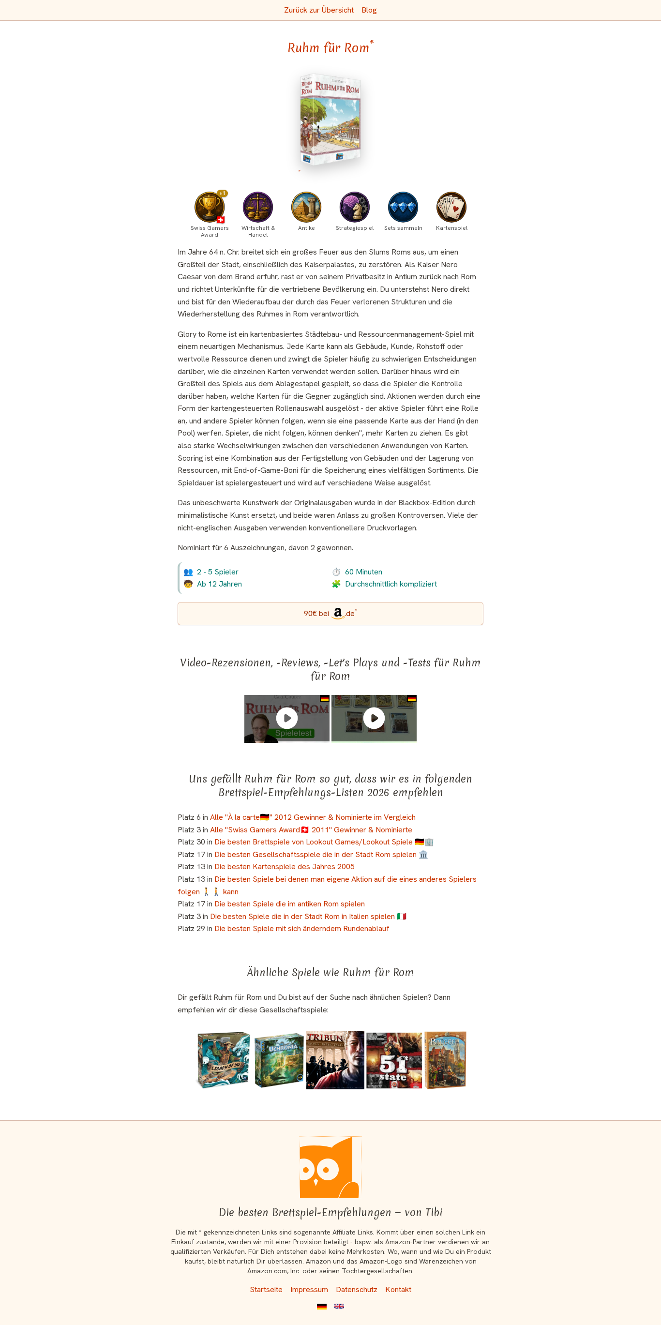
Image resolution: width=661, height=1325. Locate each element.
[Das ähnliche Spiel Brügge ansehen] (445, 1060)
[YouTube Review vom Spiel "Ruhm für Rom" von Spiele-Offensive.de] (374, 718)
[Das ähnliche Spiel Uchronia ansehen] (279, 1060)
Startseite (266, 1289)
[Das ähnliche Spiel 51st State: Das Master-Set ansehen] (394, 1060)
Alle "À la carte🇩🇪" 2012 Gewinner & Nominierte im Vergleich (313, 817)
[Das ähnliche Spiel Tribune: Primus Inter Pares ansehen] (335, 1060)
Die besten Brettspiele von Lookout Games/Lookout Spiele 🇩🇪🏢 (324, 842)
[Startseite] (330, 1167)
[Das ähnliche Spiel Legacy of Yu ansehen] (223, 1060)
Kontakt (398, 1289)
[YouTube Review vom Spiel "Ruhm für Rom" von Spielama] (287, 718)
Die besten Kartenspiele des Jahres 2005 (284, 866)
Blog (369, 10)
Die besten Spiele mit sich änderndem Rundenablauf (302, 928)
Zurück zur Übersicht (319, 10)
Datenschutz (356, 1289)
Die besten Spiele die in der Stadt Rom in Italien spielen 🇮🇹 (308, 916)
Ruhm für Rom (330, 48)
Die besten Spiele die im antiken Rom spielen (289, 904)
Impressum (309, 1289)
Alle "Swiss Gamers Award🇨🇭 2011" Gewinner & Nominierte (311, 830)
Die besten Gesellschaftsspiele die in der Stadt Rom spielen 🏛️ (321, 854)
